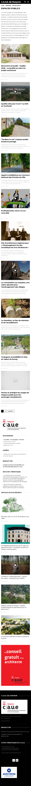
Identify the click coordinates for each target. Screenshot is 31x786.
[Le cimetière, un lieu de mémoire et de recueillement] (15, 308)
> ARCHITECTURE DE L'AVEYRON (12, 484)
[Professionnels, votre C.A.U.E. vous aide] (15, 198)
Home (2, 5)
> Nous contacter (5, 720)
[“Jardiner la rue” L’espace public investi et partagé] (15, 127)
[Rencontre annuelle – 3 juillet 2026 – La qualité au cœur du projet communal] (15, 53)
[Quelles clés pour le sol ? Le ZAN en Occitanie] (15, 91)
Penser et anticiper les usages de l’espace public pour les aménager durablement (15, 395)
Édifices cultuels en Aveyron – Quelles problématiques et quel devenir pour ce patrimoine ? (13, 607)
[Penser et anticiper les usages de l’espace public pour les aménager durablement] (15, 380)
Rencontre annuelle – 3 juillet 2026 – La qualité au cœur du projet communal (13, 68)
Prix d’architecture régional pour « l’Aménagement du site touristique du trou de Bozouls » (15, 245)
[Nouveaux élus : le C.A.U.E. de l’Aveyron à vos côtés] (15, 505)
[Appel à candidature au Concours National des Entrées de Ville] (15, 162)
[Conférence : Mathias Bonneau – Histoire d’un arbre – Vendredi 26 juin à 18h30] (15, 565)
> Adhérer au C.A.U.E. (8, 445)
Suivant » (11, 411)
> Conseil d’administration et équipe (11, 443)
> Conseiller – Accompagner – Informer (13, 439)
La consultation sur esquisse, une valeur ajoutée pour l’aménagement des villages (15, 285)
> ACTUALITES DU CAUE (7, 746)
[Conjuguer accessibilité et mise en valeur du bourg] (15, 344)
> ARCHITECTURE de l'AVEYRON (10, 750)
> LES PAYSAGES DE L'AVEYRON (12, 475)
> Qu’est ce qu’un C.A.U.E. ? (9, 441)
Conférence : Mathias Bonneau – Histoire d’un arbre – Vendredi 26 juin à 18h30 (14, 577)
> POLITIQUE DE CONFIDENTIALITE (11, 753)
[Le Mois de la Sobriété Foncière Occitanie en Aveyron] (15, 625)
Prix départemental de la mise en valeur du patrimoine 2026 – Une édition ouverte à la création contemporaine (15, 547)
